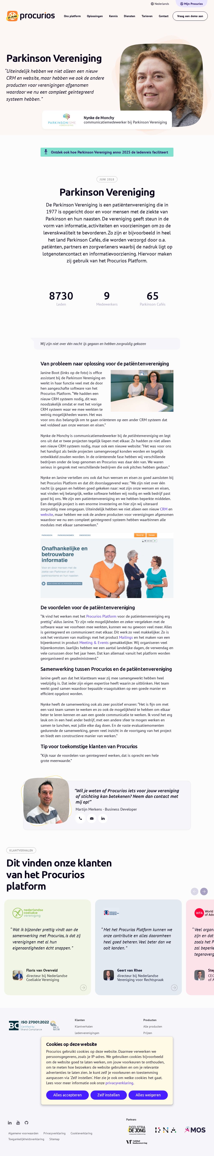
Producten (150, 1020)
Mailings (126, 637)
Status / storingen (154, 1082)
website (47, 514)
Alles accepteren (67, 1095)
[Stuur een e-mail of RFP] (91, 818)
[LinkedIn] (9, 1122)
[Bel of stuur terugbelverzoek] (80, 818)
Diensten (129, 16)
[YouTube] (18, 1122)
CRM (163, 509)
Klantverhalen (84, 1026)
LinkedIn (103, 818)
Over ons (149, 1070)
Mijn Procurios (193, 4)
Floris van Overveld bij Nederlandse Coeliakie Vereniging (47, 947)
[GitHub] (26, 1122)
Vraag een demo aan (190, 16)
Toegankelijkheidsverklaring (26, 1139)
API (145, 1089)
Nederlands (162, 4)
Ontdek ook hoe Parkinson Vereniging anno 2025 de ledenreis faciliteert (109, 152)
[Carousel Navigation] (167, 868)
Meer (146, 1063)
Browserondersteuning (157, 1102)
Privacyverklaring (54, 1133)
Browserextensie (153, 1095)
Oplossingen (95, 16)
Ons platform (72, 16)
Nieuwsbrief (150, 1076)
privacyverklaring (119, 1082)
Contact (163, 16)
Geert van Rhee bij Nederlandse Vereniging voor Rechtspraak (138, 947)
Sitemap (54, 1139)
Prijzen (147, 1033)
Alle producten (152, 1026)
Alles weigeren (148, 1095)
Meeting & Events (94, 642)
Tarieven (147, 16)
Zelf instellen (108, 1095)
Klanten (80, 1020)
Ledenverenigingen (87, 1033)
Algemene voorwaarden (23, 1133)
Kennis (113, 16)
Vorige (194, 891)
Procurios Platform (101, 616)
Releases (148, 1039)
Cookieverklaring (81, 1133)
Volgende (204, 891)
